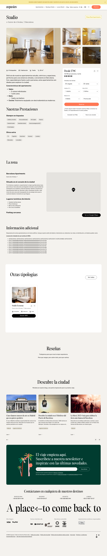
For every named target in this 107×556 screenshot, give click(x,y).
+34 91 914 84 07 (42, 498)
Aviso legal (72, 534)
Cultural (9, 428)
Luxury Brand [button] (53, 15)
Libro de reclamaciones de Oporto (24, 536)
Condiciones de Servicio (73, 474)
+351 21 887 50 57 (88, 498)
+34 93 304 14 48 (18, 498)
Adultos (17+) (67, 88)
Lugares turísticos (17, 428)
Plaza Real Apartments (93, 17)
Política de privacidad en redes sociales (60, 534)
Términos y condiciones (81, 534)
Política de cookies (35, 534)
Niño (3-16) (84, 88)
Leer (7, 434)
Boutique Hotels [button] (53, 11)
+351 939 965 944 (65, 498)
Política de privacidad (62, 474)
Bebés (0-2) (67, 95)
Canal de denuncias (11, 536)
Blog (67, 7)
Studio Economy (18, 306)
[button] (95, 439)
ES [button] (79, 7)
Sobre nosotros (74, 7)
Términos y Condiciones (58, 472)
